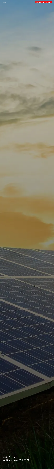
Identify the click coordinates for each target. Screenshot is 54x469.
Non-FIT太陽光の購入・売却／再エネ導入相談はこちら (43, 2)
